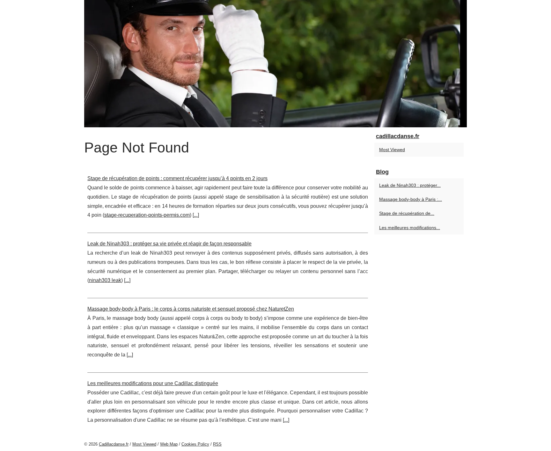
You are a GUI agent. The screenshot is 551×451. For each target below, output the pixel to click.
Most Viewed (392, 149)
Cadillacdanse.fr (114, 444)
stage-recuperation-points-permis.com (147, 215)
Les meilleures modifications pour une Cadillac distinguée (152, 383)
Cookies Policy (195, 444)
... (196, 215)
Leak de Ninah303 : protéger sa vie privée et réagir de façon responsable (169, 243)
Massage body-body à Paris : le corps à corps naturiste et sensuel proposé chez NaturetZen (190, 309)
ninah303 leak (105, 280)
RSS (217, 444)
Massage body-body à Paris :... (410, 199)
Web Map (169, 444)
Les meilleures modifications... (409, 227)
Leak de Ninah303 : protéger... (410, 185)
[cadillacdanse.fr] (275, 63)
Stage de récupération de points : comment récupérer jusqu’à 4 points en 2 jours (177, 178)
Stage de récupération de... (406, 213)
